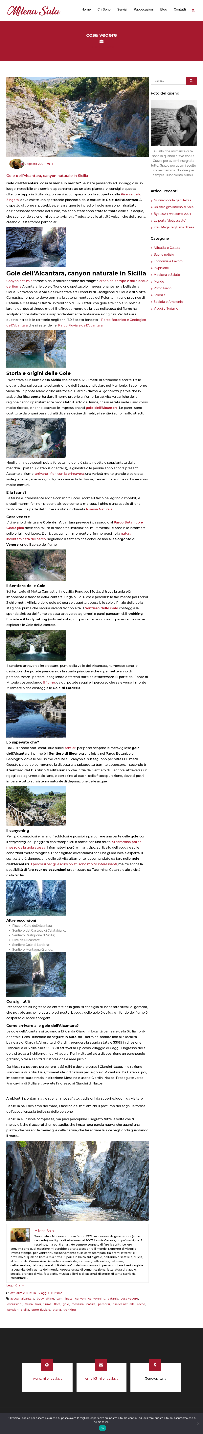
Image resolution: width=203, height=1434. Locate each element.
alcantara (27, 1298)
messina (78, 1304)
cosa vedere (129, 1298)
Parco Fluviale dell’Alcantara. (80, 325)
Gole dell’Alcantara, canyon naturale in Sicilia (47, 176)
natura (90, 1304)
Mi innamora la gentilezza (172, 200)
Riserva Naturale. (99, 509)
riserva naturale (123, 1304)
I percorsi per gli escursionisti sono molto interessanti (74, 864)
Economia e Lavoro (168, 261)
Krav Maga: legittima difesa (174, 227)
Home (86, 9)
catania (113, 1298)
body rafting (45, 1298)
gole (66, 1304)
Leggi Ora (13, 1285)
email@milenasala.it (101, 1378)
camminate (64, 1298)
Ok (102, 1428)
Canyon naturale (19, 281)
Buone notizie (164, 254)
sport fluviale (41, 1309)
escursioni (14, 1304)
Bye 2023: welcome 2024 (173, 214)
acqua (14, 1298)
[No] (198, 1423)
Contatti (180, 9)
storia (57, 1309)
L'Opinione (161, 268)
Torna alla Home (101, 47)
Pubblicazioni (143, 9)
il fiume (49, 682)
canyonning (96, 1298)
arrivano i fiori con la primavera (59, 474)
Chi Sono (104, 9)
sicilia (25, 1309)
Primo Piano (162, 288)
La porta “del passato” (170, 220)
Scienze (160, 295)
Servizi (122, 9)
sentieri (70, 748)
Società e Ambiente (168, 302)
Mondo (159, 281)
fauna (29, 1304)
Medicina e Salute (167, 275)
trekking (69, 1309)
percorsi (104, 1304)
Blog (163, 9)
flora (57, 1304)
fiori (38, 1304)
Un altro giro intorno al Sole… (174, 207)
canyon (80, 1298)
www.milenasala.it (47, 1378)
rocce (141, 1304)
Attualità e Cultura (23, 1293)
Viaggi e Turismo (50, 1293)
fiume (47, 1304)
